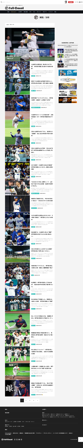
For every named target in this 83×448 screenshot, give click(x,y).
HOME (8, 24)
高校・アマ (45, 11)
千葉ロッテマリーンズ (45, 416)
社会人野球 (14, 426)
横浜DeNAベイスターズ (60, 414)
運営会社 (21, 433)
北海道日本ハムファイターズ (69, 415)
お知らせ (70, 433)
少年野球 (22, 426)
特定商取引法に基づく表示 (30, 433)
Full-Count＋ (13, 11)
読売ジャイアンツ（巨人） (46, 414)
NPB (30, 11)
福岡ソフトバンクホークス (60, 415)
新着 (8, 11)
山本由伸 (14, 421)
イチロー (23, 421)
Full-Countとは (8, 433)
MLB (34, 11)
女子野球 (18, 426)
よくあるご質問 (8, 434)
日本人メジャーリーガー (9, 421)
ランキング (50, 11)
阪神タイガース (53, 414)
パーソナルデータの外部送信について (60, 433)
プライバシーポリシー (47, 433)
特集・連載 (26, 11)
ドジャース (32, 421)
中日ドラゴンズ (52, 415)
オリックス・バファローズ (64, 416)
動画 (55, 11)
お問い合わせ (15, 433)
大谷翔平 (20, 11)
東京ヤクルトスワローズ (46, 415)
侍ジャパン (39, 11)
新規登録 (71, 2)
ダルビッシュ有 (28, 421)
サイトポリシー (39, 433)
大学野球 (10, 426)
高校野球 (6, 426)
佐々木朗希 (19, 421)
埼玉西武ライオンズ (72, 416)
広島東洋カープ (66, 414)
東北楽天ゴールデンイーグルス (54, 416)
